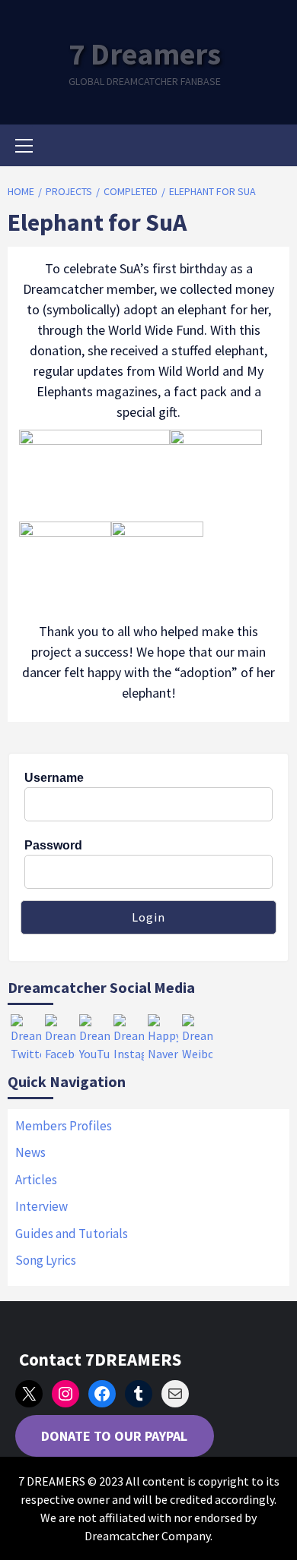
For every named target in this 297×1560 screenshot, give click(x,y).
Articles (36, 1179)
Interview (41, 1206)
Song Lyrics (45, 1260)
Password (53, 845)
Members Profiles (63, 1125)
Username (54, 777)
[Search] (272, 147)
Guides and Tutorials (71, 1233)
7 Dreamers (145, 54)
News (30, 1152)
